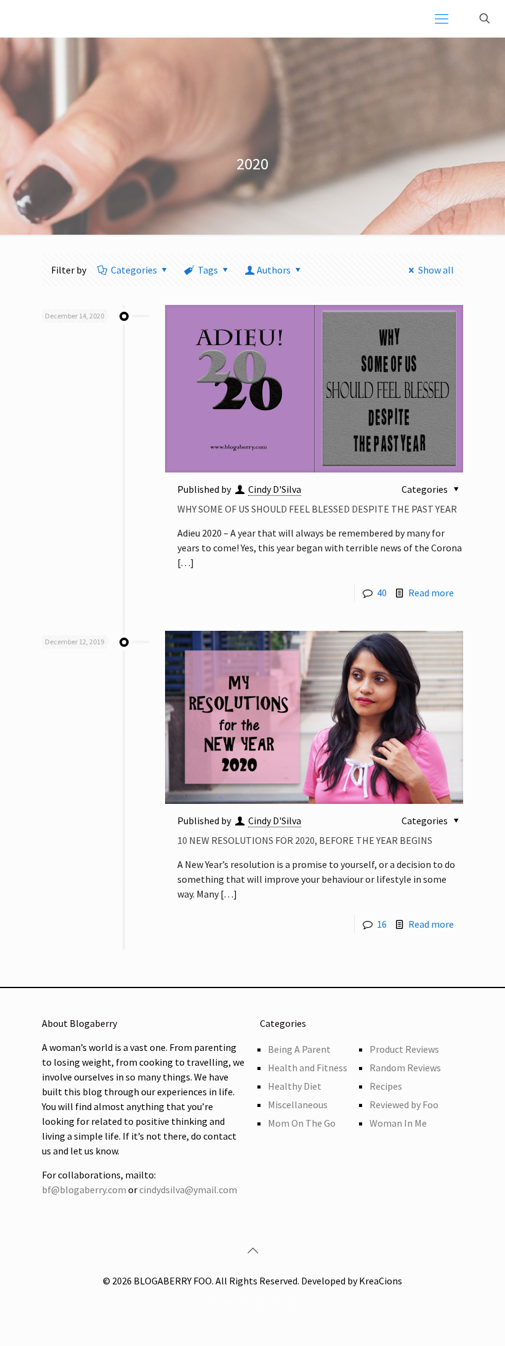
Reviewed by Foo (404, 1104)
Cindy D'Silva (274, 489)
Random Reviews (405, 1067)
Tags (208, 270)
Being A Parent (299, 1049)
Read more (431, 592)
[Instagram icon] (294, 1302)
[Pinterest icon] (277, 1302)
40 (382, 592)
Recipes (386, 1086)
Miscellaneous (298, 1104)
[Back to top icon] (252, 1250)
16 (382, 924)
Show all (436, 270)
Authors (274, 270)
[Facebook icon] (210, 1302)
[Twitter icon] (227, 1302)
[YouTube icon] (244, 1302)
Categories (134, 270)
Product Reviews (404, 1049)
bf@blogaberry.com (84, 1189)
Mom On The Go (302, 1123)
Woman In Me (398, 1123)
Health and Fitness (307, 1067)
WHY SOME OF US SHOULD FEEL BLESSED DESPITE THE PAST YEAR (317, 509)
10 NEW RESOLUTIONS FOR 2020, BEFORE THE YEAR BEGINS (304, 840)
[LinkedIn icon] (260, 1302)
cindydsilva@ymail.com (188, 1189)
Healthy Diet (294, 1086)
